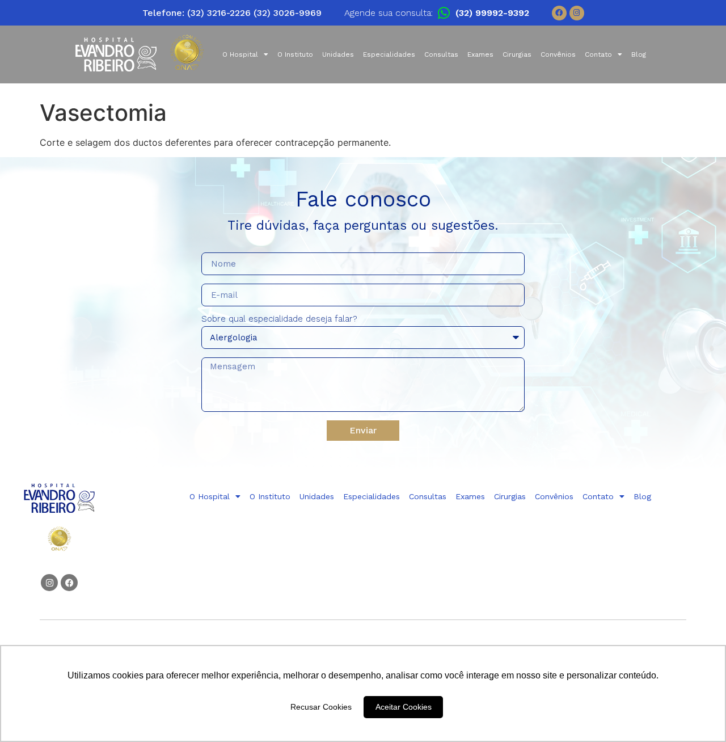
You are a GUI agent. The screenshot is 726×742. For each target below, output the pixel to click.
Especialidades (389, 54)
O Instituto (295, 54)
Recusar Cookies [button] (321, 706)
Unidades (338, 54)
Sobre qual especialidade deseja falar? (279, 319)
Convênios (558, 54)
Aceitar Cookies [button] (403, 706)
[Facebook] (559, 13)
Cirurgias (517, 54)
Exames (480, 54)
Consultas (441, 54)
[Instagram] (576, 13)
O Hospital (240, 54)
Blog (638, 54)
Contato (598, 54)
